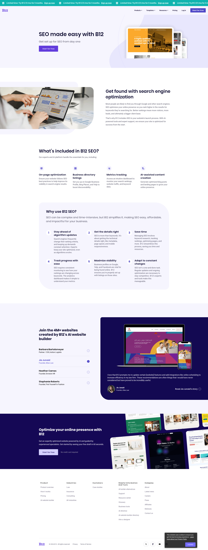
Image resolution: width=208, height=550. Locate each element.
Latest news (149, 492)
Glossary (122, 502)
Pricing (174, 10)
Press (147, 500)
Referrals (148, 509)
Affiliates (148, 505)
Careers (147, 496)
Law (68, 487)
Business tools (124, 507)
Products (137, 10)
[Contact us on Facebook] (152, 544)
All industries (71, 500)
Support (122, 494)
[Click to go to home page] (11, 10)
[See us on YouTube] (159, 544)
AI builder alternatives (127, 489)
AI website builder (47, 500)
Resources (163, 10)
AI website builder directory (129, 515)
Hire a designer (124, 519)
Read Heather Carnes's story (183, 385)
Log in (184, 10)
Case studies (97, 487)
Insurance (70, 492)
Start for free (198, 10)
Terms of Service (85, 544)
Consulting (71, 496)
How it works (45, 492)
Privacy (75, 544)
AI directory (123, 511)
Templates (150, 10)
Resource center (125, 498)
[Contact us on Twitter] (146, 544)
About (147, 487)
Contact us (149, 513)
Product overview (47, 487)
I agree (190, 544)
